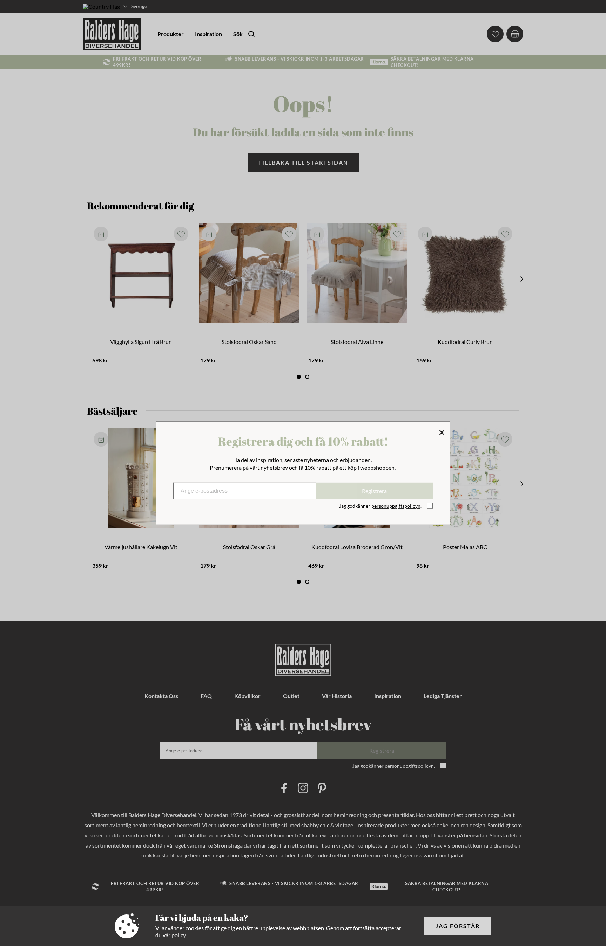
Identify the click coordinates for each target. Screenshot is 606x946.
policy (178, 935)
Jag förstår (458, 926)
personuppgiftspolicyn (395, 506)
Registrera (374, 491)
